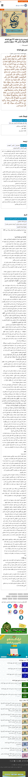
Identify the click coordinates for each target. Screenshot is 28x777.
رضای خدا (10, 598)
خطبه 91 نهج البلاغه (13, 594)
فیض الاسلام (23, 148)
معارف (2, 9)
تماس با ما (12, 761)
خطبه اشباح (20, 594)
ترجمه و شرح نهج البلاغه (23, 596)
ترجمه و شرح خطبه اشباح (23, 598)
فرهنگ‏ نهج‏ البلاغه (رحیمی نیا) (19, 120)
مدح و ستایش (14, 596)
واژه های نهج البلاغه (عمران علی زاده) (17, 123)
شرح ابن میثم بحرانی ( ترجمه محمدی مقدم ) (15, 224)
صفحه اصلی (24, 761)
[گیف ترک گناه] (14, 658)
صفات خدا (8, 596)
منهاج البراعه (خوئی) (21, 227)
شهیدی (9, 145)
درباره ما (17, 761)
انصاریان (18, 145)
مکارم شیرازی (16, 148)
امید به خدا (5, 598)
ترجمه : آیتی (23, 145)
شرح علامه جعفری (22, 221)
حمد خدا (15, 598)
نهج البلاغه (26, 594)
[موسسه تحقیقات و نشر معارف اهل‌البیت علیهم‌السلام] (21, 6)
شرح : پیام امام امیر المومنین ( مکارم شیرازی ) (15, 219)
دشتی (13, 145)
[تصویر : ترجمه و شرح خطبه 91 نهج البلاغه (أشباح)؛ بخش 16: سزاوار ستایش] (14, 23)
